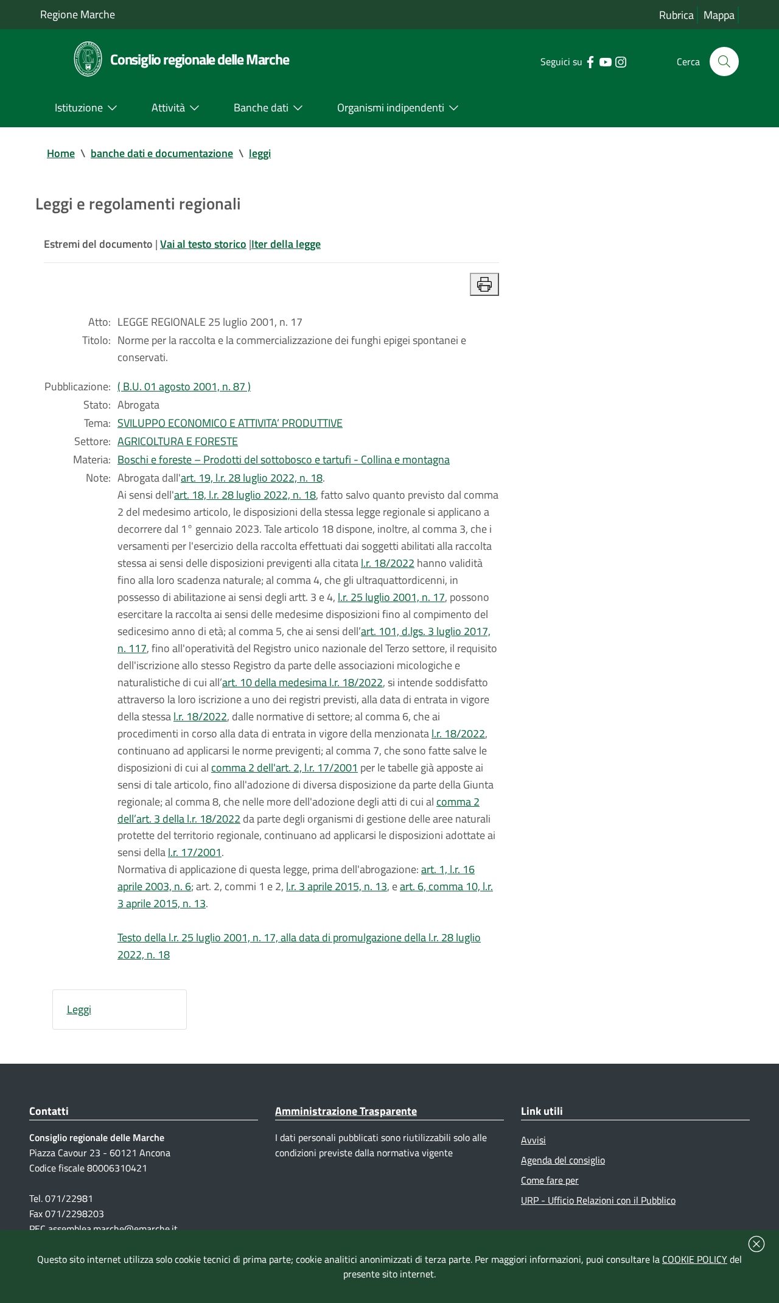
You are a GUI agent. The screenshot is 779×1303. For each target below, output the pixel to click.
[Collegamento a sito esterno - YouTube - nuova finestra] (605, 61)
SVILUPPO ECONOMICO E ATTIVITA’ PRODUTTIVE (230, 423)
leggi (260, 153)
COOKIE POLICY (694, 1259)
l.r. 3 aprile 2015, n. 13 (336, 886)
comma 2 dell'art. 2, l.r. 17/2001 (284, 767)
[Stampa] (484, 284)
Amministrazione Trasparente (346, 1111)
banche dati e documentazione (162, 153)
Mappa (719, 15)
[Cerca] (724, 61)
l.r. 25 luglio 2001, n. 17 (391, 597)
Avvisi (533, 1140)
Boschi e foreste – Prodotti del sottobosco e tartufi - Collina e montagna (283, 459)
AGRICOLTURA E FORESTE (177, 441)
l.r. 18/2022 (387, 563)
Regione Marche (77, 14)
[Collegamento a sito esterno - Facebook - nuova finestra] (590, 61)
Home (61, 153)
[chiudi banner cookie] (756, 1244)
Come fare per (550, 1180)
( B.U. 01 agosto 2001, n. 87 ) (184, 386)
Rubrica (676, 15)
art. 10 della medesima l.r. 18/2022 (302, 682)
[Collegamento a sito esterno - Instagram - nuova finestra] (620, 61)
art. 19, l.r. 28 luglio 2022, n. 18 (252, 477)
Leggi (79, 1009)
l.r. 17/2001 (195, 852)
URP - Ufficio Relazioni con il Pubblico (598, 1200)
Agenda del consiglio (563, 1160)
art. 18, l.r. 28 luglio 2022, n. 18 (245, 494)
